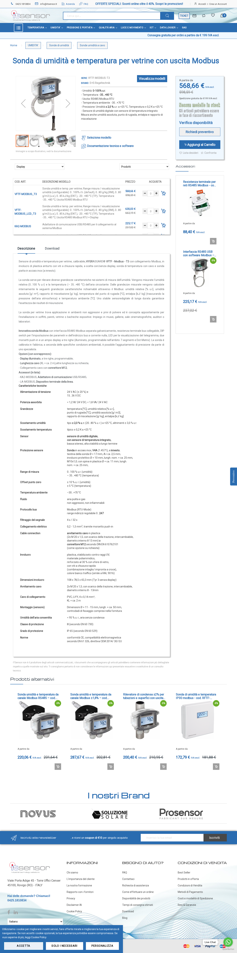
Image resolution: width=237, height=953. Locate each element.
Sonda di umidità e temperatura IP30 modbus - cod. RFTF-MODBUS (196, 696)
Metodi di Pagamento (190, 891)
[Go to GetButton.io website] (228, 949)
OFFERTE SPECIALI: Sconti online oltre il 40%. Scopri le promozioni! (139, 4)
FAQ (86, 4)
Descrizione (26, 248)
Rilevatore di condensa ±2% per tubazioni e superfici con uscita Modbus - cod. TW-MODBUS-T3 (144, 696)
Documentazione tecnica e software (110, 146)
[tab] (26, 249)
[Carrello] (222, 16)
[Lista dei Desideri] (213, 16)
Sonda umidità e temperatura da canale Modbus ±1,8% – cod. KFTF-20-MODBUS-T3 (90, 696)
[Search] (167, 15)
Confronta (210, 152)
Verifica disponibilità (196, 122)
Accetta (23, 945)
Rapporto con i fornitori (80, 891)
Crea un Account (218, 4)
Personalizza (102, 945)
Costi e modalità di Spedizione (195, 898)
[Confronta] (203, 16)
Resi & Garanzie (187, 904)
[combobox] (111, 15)
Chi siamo (72, 872)
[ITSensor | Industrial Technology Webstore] (30, 15)
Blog (124, 917)
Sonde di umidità (59, 45)
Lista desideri (190, 152)
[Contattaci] (194, 16)
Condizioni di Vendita (190, 885)
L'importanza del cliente (81, 879)
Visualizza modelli (152, 78)
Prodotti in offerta (188, 879)
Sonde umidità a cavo (92, 45)
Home (13, 45)
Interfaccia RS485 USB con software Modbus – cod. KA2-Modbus (198, 253)
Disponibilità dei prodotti (136, 898)
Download (52, 248)
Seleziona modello (99, 137)
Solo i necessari (64, 945)
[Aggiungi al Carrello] (213, 241)
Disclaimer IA (74, 904)
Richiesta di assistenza (135, 885)
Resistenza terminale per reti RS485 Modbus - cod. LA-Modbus (199, 183)
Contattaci (128, 879)
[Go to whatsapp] (228, 942)
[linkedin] (15, 912)
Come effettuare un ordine (138, 891)
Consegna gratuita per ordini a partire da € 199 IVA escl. (155, 35)
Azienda (70, 4)
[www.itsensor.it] (29, 862)
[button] (23, 103)
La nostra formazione (79, 885)
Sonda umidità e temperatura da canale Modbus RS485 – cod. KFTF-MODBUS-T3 (38, 696)
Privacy (71, 898)
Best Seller (184, 872)
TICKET (184, 15)
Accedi (202, 4)
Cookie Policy (74, 911)
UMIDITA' (33, 45)
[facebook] (9, 912)
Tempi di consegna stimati (137, 904)
